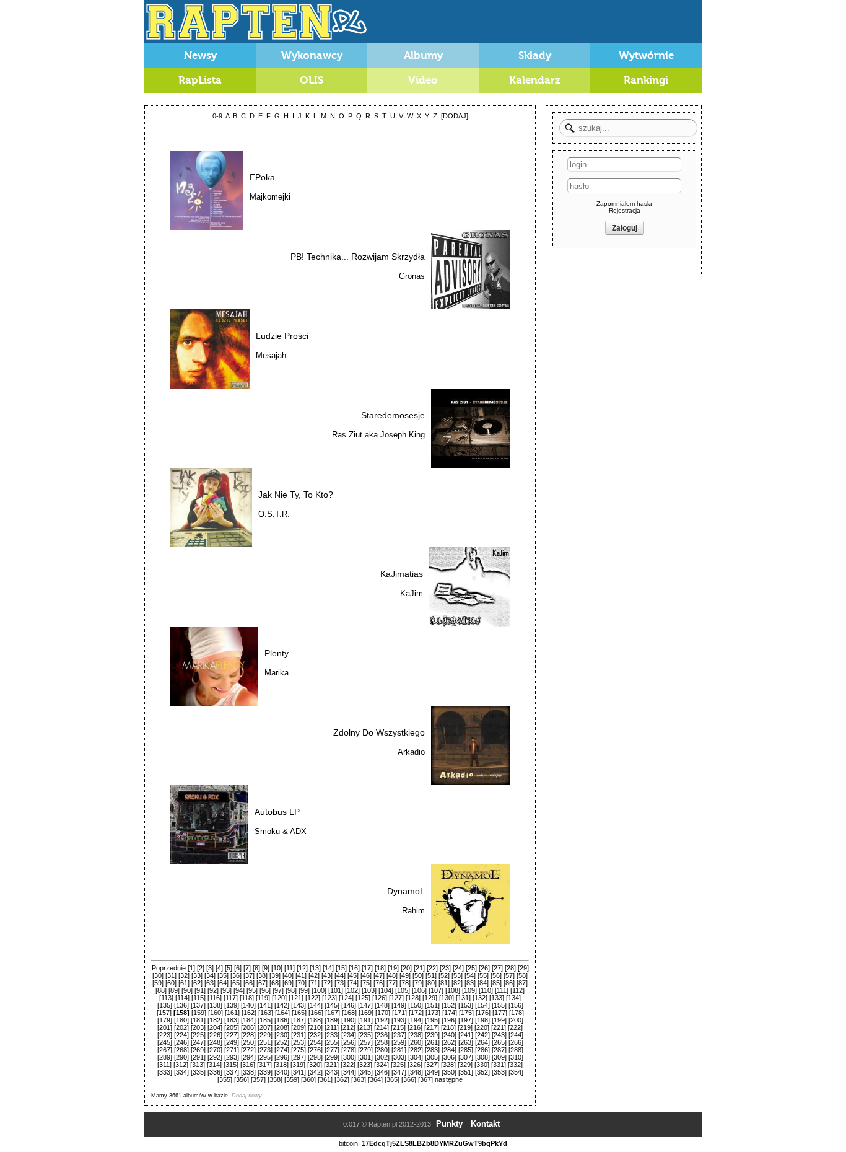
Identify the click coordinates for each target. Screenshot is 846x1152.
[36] (236, 975)
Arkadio (411, 752)
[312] (180, 1064)
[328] (448, 1064)
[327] (431, 1064)
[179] (164, 1020)
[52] (444, 975)
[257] (365, 1042)
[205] (231, 1027)
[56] (496, 975)
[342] (315, 1072)
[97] (278, 990)
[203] (198, 1027)
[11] (289, 968)
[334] (181, 1072)
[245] (164, 1042)
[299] (332, 1057)
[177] (499, 1012)
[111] (501, 990)
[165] (299, 1012)
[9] (265, 968)
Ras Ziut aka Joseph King (378, 434)
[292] (214, 1057)
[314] (214, 1064)
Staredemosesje (393, 415)
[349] (432, 1072)
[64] (223, 983)
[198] (482, 1020)
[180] (181, 1020)
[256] (348, 1042)
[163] (265, 1012)
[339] (265, 1072)
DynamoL (406, 891)
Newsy (200, 55)
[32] (184, 975)
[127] (396, 997)
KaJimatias (401, 574)
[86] (509, 983)
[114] (182, 997)
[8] (256, 968)
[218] (448, 1027)
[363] (358, 1079)
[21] (419, 968)
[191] (365, 1020)
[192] (382, 1020)
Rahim (413, 910)
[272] (248, 1049)
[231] (298, 1035)
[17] (367, 968)
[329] (465, 1064)
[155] (499, 1005)
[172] (416, 1012)
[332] (515, 1064)
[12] (302, 968)
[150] (415, 1005)
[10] (276, 968)
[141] (265, 1005)
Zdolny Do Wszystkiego (379, 732)
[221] (498, 1027)
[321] (331, 1064)
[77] (392, 983)
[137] (198, 1005)
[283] (432, 1049)
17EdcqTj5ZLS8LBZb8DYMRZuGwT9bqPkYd (434, 1143)
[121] (296, 997)
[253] (298, 1042)
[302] (382, 1057)
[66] (249, 983)
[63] (210, 983)
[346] (382, 1072)
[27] (497, 968)
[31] (171, 975)
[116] (214, 997)
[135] (164, 1005)
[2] (200, 968)
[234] (348, 1035)
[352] (482, 1072)
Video (423, 80)
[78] (405, 983)
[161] (232, 1012)
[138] (214, 1005)
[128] (413, 997)
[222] (515, 1027)
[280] (382, 1049)
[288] (515, 1049)
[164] (282, 1012)
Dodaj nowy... (249, 1096)
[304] (415, 1057)
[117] (231, 997)
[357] (258, 1079)
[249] (231, 1042)
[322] (348, 1064)
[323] (364, 1064)
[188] (315, 1020)
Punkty (449, 1123)
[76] (379, 983)
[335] (198, 1072)
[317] (264, 1064)
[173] (432, 1012)
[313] (197, 1064)
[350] (449, 1072)
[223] (164, 1035)
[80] (431, 983)
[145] (332, 1005)
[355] (224, 1079)
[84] (483, 983)
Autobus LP (277, 812)
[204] (214, 1027)
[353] (499, 1072)
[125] (362, 997)
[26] (484, 968)
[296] (281, 1057)
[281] (398, 1049)
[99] (304, 990)
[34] (210, 975)
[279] (365, 1049)
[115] (198, 997)
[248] (214, 1042)
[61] (184, 983)
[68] (275, 983)
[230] (281, 1035)
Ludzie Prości (282, 336)
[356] (241, 1079)
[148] (382, 1005)
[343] (332, 1072)
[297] (298, 1057)
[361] (325, 1079)
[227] (231, 1035)
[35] (223, 975)
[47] (379, 975)
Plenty (276, 653)
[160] (215, 1012)
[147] (365, 1005)
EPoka (262, 177)
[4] (219, 968)
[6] (238, 968)
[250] (248, 1042)
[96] (265, 990)
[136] (181, 1005)
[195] (432, 1020)
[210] (315, 1027)
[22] (432, 968)
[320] (314, 1064)
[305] (432, 1057)
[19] (393, 968)
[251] (265, 1042)
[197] (465, 1020)
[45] (353, 975)
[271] (231, 1049)
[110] (486, 990)
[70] (301, 983)
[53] (457, 975)
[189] (332, 1020)
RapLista (200, 80)
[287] (499, 1049)
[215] (398, 1027)
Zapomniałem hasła (624, 203)
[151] (432, 1005)
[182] (214, 1020)
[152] (449, 1005)
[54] (470, 975)
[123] (329, 997)
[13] (315, 968)
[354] (515, 1072)
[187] (298, 1020)
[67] (262, 983)
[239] (432, 1035)
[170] (382, 1012)
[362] (341, 1079)
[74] (353, 983)
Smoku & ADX (281, 831)
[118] (247, 997)
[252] (281, 1042)
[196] (449, 1020)
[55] (483, 975)
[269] (198, 1049)
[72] (327, 983)
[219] (465, 1027)
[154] (482, 1005)
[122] (312, 997)
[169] (366, 1012)
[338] (248, 1072)
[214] (381, 1027)
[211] (332, 1027)
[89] (174, 990)
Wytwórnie (646, 55)
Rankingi (646, 80)
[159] (198, 1012)
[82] (457, 983)
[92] (213, 990)
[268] (181, 1049)
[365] (392, 1079)
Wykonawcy (311, 55)
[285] (465, 1049)
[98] (291, 990)
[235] (365, 1035)
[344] (348, 1072)
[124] (346, 997)
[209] (298, 1027)
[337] (231, 1072)
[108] (452, 990)
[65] (236, 983)
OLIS (311, 80)
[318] (281, 1064)
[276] (315, 1049)
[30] (158, 975)
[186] (281, 1020)
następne (449, 1079)
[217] (431, 1027)
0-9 (217, 116)
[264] (482, 1042)
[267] (164, 1049)
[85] (496, 983)
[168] (349, 1012)
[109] (469, 990)
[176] (483, 1012)
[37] (249, 975)
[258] (382, 1042)
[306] (449, 1057)
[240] (449, 1035)
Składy (534, 55)
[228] (248, 1035)
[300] (348, 1057)
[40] (288, 975)
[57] (509, 975)
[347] (398, 1072)
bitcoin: (349, 1143)
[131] (463, 997)
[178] (516, 1012)
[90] (187, 990)
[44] (340, 975)
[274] (281, 1049)
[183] (231, 1020)
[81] (444, 983)
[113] (166, 997)
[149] (398, 1005)
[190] (348, 1020)
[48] (392, 975)
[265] (499, 1042)
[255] (332, 1042)
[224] (181, 1035)
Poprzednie (169, 968)
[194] (415, 1020)
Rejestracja (624, 210)
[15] (341, 968)
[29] (523, 968)
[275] (298, 1049)
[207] (265, 1027)
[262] (449, 1042)
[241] (465, 1035)
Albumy (423, 55)
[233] (332, 1035)
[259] (398, 1042)
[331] (498, 1064)
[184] (248, 1020)
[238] (415, 1035)
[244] (515, 1035)
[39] (275, 975)
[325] (398, 1064)
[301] (365, 1057)
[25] (471, 968)
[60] (171, 983)
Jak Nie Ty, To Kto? (295, 494)
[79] (418, 983)
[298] (315, 1057)
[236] (382, 1035)
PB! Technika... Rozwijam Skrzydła (357, 257)
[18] (380, 968)
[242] (482, 1035)
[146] (348, 1005)
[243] (499, 1035)
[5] (228, 968)
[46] (366, 975)
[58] (522, 975)
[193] (398, 1020)
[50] (418, 975)
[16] (354, 968)
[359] (291, 1079)
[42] (314, 975)
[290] (181, 1057)
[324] (381, 1064)
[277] (332, 1049)
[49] (405, 975)
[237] (398, 1035)
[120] (279, 997)
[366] (408, 1079)
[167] (332, 1012)
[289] (164, 1057)
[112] (517, 990)
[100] (319, 990)
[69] (288, 983)
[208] (281, 1027)
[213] (364, 1027)
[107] (436, 990)
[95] (252, 990)
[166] (315, 1012)
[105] (402, 990)
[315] (231, 1064)
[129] (429, 997)
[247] (198, 1042)
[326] (415, 1064)
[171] (399, 1012)
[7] (247, 968)
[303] (398, 1057)
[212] (348, 1027)
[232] (315, 1035)
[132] (480, 997)
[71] (314, 983)
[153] (465, 1005)
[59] (158, 983)
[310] (515, 1057)
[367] (425, 1079)
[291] (198, 1057)
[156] (515, 1005)
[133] (496, 997)
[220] (481, 1027)
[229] (265, 1035)
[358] (275, 1079)
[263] (465, 1042)
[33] (197, 975)
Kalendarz (534, 80)
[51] (431, 975)
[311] (164, 1064)
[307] (465, 1057)
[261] (432, 1042)
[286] (482, 1049)
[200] (515, 1020)
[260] (415, 1042)
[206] (248, 1027)
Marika (276, 672)
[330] (481, 1064)
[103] (369, 990)
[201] (164, 1027)
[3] (210, 968)
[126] (379, 997)
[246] (181, 1042)
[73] (340, 983)
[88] (161, 990)
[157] (164, 1012)
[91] (200, 990)
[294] (248, 1057)
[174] (449, 1012)
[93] (226, 990)
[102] (352, 990)
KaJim (411, 593)
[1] (191, 968)
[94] (239, 990)
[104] (385, 990)
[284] (449, 1049)
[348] (415, 1072)
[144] (315, 1005)
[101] (335, 990)
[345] (365, 1072)
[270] (214, 1049)
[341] (298, 1072)
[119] (263, 997)
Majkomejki (270, 196)
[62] (197, 983)
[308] (482, 1057)
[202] (181, 1027)
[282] (415, 1049)
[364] (375, 1079)
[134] (513, 997)
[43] (327, 975)
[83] (470, 983)
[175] (466, 1012)
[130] (446, 997)
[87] (522, 983)
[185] (265, 1020)
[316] (247, 1064)
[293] (231, 1057)
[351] (465, 1072)
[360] (308, 1079)
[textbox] (628, 128)
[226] (214, 1035)
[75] (366, 983)
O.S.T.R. (274, 514)
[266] (515, 1042)
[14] (328, 968)
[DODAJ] (454, 116)
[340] (281, 1072)
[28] (510, 968)
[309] (499, 1057)
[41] (301, 975)
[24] (458, 968)
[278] (348, 1049)
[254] (315, 1042)
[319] (297, 1064)
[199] (499, 1020)
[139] (231, 1005)
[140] (248, 1005)
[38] (262, 975)
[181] (198, 1020)
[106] (419, 990)
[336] (214, 1072)
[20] (406, 968)
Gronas (412, 276)
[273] (265, 1049)
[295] (265, 1057)
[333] (164, 1072)
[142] (281, 1005)
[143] (298, 1005)
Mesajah (271, 355)
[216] (415, 1027)
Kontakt (485, 1123)
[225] (198, 1035)
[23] (445, 968)
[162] (249, 1012)
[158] (181, 1012)
